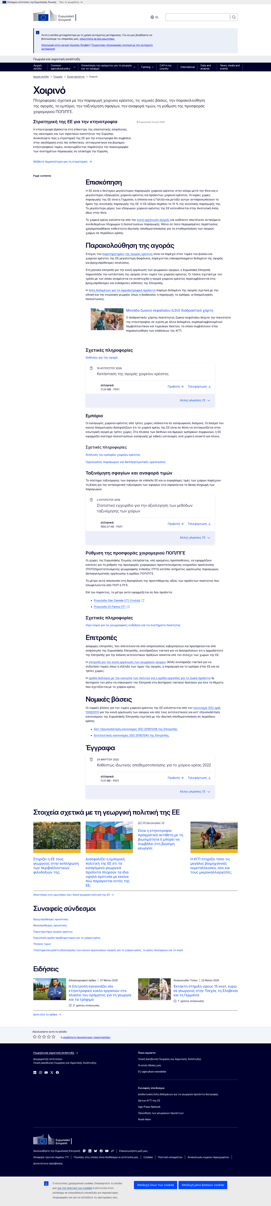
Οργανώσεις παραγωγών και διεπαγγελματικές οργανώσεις (126, 462)
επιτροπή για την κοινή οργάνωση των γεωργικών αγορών (127, 662)
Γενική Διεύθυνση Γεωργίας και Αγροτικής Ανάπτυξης (169, 1059)
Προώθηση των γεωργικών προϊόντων (161, 1113)
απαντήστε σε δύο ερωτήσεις (97, 38)
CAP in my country (166, 67)
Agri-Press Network (149, 1106)
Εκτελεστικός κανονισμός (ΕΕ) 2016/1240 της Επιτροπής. (131, 735)
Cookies (148, 1157)
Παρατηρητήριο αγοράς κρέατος (53, 931)
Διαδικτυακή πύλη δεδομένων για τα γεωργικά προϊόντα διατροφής (178, 1094)
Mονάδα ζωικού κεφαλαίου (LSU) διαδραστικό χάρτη (169, 310)
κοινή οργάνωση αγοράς (153, 219)
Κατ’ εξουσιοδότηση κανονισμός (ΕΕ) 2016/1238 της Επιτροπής (135, 729)
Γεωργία (57, 76)
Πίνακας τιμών (42, 943)
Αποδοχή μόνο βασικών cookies (203, 1185)
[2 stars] (37, 1037)
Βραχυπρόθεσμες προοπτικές (50, 919)
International (188, 67)
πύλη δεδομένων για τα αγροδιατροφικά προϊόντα (122, 290)
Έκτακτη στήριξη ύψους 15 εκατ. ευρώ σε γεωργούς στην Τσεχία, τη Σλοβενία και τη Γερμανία (205, 990)
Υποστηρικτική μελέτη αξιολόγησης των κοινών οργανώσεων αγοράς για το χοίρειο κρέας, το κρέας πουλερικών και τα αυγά (108, 950)
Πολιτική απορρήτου (170, 1157)
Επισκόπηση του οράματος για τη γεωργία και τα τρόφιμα (106, 67)
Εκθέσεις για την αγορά (101, 357)
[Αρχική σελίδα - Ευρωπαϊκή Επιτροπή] (58, 15)
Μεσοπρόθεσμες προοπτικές (50, 925)
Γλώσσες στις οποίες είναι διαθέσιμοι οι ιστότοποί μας (106, 1157)
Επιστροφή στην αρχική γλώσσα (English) (65, 45)
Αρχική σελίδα (37, 67)
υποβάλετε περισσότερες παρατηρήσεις (87, 1037)
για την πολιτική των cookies (75, 1188)
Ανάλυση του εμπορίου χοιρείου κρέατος (113, 454)
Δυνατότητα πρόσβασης (48, 1163)
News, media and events (230, 67)
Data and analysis (205, 67)
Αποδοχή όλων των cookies (155, 1185)
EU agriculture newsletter (152, 1071)
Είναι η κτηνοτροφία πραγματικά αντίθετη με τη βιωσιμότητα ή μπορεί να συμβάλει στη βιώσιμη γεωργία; (160, 839)
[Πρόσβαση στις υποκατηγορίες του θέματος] (75, 67)
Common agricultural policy (60, 67)
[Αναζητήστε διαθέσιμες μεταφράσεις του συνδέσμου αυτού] (212, 678)
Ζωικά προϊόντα (76, 76)
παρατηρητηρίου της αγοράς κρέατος (127, 254)
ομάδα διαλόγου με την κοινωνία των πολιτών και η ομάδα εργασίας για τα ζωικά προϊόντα (150, 678)
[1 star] (34, 1037)
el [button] (157, 17)
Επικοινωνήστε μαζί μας (133, 1150)
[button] (176, 386)
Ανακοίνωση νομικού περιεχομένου (208, 1157)
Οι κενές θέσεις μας (149, 1065)
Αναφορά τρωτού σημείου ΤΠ (51, 1157)
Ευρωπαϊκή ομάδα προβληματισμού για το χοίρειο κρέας (67, 937)
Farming (145, 67)
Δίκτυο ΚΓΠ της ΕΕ (149, 1100)
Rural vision (144, 1119)
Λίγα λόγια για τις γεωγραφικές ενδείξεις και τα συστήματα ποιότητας (133, 625)
